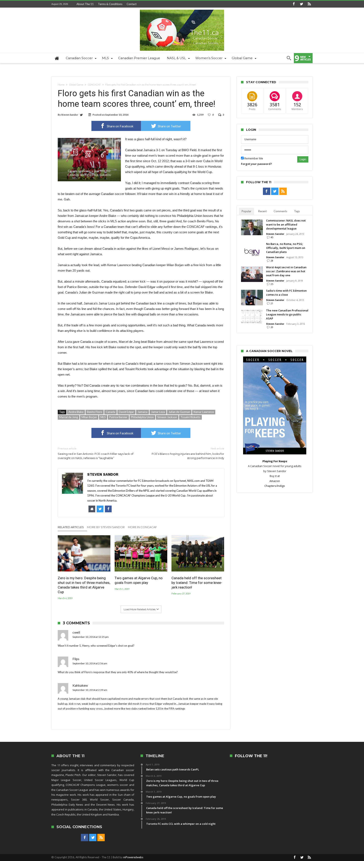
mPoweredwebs (133, 857)
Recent (262, 211)
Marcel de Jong (68, 417)
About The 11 (85, 4)
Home (61, 84)
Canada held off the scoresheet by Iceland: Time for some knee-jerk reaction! (196, 582)
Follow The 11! (251, 756)
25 (272, 284)
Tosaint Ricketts (190, 417)
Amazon (274, 481)
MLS (103, 417)
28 (272, 260)
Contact (131, 4)
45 (272, 237)
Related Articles (71, 527)
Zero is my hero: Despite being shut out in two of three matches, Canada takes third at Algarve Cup (84, 585)
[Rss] (309, 4)
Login (303, 159)
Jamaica (142, 412)
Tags (297, 211)
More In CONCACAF (142, 527)
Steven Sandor (69, 114)
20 (272, 327)
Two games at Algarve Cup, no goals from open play (139, 580)
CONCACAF (94, 84)
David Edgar (126, 412)
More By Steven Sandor (106, 527)
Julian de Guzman (179, 412)
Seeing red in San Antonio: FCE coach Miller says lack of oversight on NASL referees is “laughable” (95, 453)
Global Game (76, 84)
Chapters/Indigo (274, 486)
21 (272, 303)
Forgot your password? (256, 164)
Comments (280, 211)
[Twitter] (301, 4)
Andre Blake (75, 412)
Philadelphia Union (142, 417)
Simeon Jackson (167, 417)
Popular (246, 211)
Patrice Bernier (118, 417)
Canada (110, 412)
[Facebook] (293, 4)
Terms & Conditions (110, 4)
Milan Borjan (89, 417)
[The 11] (182, 10)
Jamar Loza (158, 412)
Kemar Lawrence (204, 412)
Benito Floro (94, 412)
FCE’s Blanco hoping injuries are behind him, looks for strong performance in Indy (188, 453)
